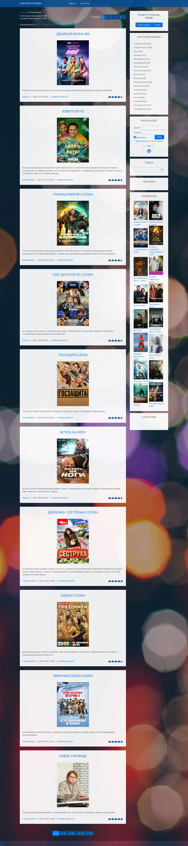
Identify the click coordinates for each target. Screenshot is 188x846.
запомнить (141, 137)
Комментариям (71, 24)
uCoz (2, 842)
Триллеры (138, 89)
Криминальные (141, 82)
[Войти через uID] (149, 151)
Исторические (140, 105)
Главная (23, 12)
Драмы (26, 96)
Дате (38, 24)
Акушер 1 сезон (141, 381)
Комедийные (29, 179)
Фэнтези (137, 97)
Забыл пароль (141, 141)
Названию (48, 24)
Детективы (139, 85)
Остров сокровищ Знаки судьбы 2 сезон (156, 250)
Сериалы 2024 (140, 43)
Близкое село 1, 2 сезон (141, 223)
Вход (157, 24)
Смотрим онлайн (31, 3)
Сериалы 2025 (29, 580)
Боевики (138, 78)
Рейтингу (58, 24)
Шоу (136, 51)
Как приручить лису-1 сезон (141, 279)
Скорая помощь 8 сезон (154, 279)
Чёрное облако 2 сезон (156, 223)
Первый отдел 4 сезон (156, 404)
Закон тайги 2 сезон (155, 356)
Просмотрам (86, 24)
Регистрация (144, 24)
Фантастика (139, 66)
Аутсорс (137, 330)
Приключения (140, 70)
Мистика (138, 93)
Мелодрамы (139, 59)
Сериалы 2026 (140, 109)
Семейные (138, 101)
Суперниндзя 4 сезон (141, 250)
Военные (138, 74)
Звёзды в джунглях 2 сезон (139, 356)
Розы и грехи (140, 305)
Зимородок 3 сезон (155, 305)
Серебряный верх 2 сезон (155, 330)
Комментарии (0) (60, 96)
